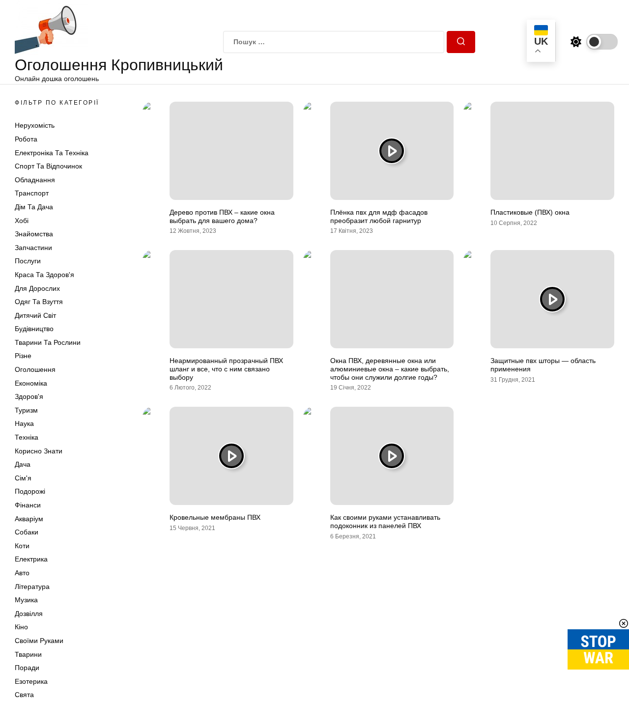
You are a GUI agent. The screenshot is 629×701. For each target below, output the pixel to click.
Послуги (28, 261)
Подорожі (30, 491)
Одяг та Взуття (39, 302)
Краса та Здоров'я (44, 275)
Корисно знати (38, 451)
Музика (26, 600)
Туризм (26, 410)
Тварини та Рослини (48, 342)
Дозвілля (29, 613)
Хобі (22, 220)
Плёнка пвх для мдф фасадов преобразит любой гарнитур (379, 216)
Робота (26, 139)
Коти (22, 546)
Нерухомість (35, 125)
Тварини (28, 654)
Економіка (31, 383)
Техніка (26, 437)
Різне (23, 356)
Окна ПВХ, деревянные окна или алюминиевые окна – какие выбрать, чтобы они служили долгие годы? (389, 369)
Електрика (31, 559)
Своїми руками (39, 641)
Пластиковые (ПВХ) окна (530, 212)
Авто (22, 573)
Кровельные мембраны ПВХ (215, 517)
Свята (24, 695)
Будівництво (34, 329)
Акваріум (29, 519)
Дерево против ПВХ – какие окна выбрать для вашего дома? (222, 216)
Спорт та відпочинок (48, 166)
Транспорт (32, 193)
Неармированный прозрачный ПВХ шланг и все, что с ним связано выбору (226, 369)
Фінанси (28, 505)
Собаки (26, 532)
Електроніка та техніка (51, 153)
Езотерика (31, 681)
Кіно (21, 627)
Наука (24, 423)
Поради (27, 668)
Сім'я (23, 478)
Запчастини (33, 248)
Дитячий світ (35, 315)
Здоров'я (29, 396)
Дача (22, 464)
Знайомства (34, 234)
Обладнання (35, 180)
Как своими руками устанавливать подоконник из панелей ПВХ (385, 521)
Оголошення (35, 369)
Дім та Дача (34, 207)
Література (32, 586)
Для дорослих (37, 288)
